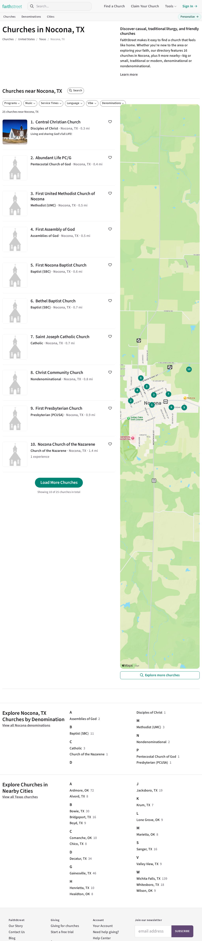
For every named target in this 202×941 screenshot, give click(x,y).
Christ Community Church (58, 382)
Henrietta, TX (79, 887)
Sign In (187, 6)
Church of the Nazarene (87, 754)
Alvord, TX (77, 796)
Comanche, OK (81, 837)
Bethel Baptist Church (58, 311)
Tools (169, 6)
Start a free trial (62, 932)
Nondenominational (151, 742)
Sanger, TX (144, 849)
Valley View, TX (147, 864)
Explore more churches (162, 675)
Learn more (129, 74)
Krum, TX (143, 805)
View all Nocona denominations (26, 725)
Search (77, 90)
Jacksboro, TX (147, 790)
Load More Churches (59, 482)
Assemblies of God (83, 718)
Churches (9, 17)
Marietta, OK (146, 834)
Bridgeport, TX (80, 817)
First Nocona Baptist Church (58, 275)
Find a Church (114, 6)
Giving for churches (65, 925)
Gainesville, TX (80, 873)
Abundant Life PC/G (58, 167)
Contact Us (17, 932)
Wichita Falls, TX (148, 878)
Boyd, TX (76, 823)
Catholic (76, 748)
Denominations (31, 17)
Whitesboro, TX (148, 884)
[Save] (110, 122)
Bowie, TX (77, 811)
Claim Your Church (145, 6)
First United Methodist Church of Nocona (58, 203)
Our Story (16, 925)
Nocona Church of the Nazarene (58, 454)
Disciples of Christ (149, 712)
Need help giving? (106, 932)
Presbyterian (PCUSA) (152, 762)
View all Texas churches (20, 796)
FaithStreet (12, 6)
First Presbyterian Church (58, 418)
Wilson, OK (144, 890)
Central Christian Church (58, 132)
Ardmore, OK (79, 790)
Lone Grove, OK (148, 819)
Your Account (103, 925)
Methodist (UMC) (149, 727)
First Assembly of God (58, 239)
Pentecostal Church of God (156, 756)
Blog (12, 938)
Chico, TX (76, 843)
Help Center (102, 938)
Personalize (189, 17)
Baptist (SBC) (79, 733)
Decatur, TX (78, 858)
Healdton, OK (80, 894)
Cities (50, 17)
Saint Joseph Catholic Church (58, 347)
